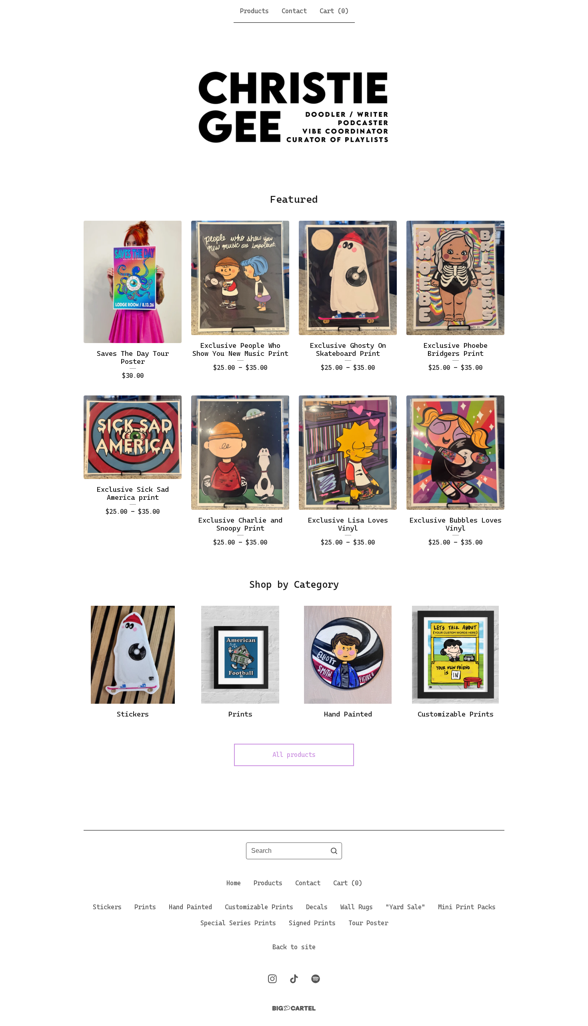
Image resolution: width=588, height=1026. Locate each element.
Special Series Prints (238, 923)
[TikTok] (294, 978)
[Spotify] (315, 978)
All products (294, 755)
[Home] (294, 108)
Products (254, 11)
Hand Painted (190, 907)
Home (233, 883)
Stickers (107, 907)
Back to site (294, 947)
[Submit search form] (334, 851)
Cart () (334, 11)
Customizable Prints (259, 907)
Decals (317, 907)
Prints (145, 907)
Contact (294, 11)
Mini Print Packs (467, 907)
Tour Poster (368, 923)
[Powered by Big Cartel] (294, 1008)
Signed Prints (312, 923)
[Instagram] (272, 978)
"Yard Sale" (405, 907)
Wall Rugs (356, 907)
